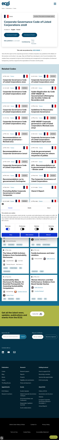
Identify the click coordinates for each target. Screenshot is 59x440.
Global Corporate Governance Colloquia (28, 394)
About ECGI (42, 387)
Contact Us (33, 424)
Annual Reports (43, 406)
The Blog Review (6, 383)
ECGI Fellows (5, 391)
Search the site (5, 333)
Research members (7, 394)
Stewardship (19, 244)
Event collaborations (25, 408)
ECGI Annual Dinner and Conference (26, 399)
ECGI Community (43, 380)
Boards (17, 298)
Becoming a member (44, 374)
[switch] (22, 229)
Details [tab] (29, 208)
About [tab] (48, 208)
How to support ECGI (44, 371)
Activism (5, 268)
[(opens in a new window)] (3, 352)
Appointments (6, 387)
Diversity (40, 298)
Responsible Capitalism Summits (26, 404)
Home (3, 8)
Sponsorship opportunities (46, 377)
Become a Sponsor (51, 336)
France (11, 16)
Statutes (41, 397)
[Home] (6, 3)
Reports (22, 374)
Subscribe (35, 314)
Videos (3, 380)
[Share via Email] (14, 352)
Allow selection (29, 234)
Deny (10, 234)
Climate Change (46, 244)
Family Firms (34, 271)
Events (22, 387)
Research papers (24, 371)
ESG (4, 244)
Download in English (11, 35)
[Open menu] (55, 4)
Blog (3, 374)
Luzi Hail (37, 239)
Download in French (29, 35)
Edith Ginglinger (51, 258)
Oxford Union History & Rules (17, 424)
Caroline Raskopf (39, 291)
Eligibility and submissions (27, 380)
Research (22, 367)
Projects (22, 377)
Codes (14, 8)
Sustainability (11, 244)
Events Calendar (24, 391)
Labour (41, 271)
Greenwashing (7, 271)
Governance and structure (46, 394)
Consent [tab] (10, 208)
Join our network (37, 336)
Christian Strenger (22, 291)
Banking (38, 244)
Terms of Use (14, 432)
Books (3, 377)
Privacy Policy (46, 424)
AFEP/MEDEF (37, 50)
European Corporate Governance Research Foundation (45, 401)
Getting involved (43, 367)
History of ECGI (43, 391)
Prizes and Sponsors (25, 383)
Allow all (48, 234)
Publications (9, 8)
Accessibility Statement (42, 432)
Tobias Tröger (10, 295)
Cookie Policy (27, 432)
